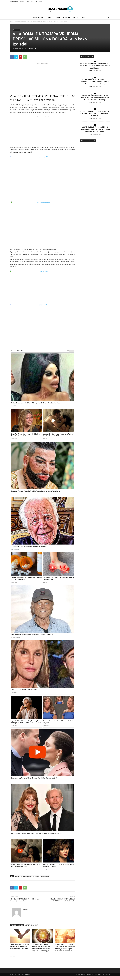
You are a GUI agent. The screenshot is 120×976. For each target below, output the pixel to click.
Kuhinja (76, 17)
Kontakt (22, 1)
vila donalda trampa (26, 876)
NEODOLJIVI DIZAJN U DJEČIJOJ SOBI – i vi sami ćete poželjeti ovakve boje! (25, 900)
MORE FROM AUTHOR (31, 925)
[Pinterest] (20, 57)
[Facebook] (12, 57)
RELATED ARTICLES (17, 925)
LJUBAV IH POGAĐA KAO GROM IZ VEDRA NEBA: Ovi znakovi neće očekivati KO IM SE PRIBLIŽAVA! (20, 946)
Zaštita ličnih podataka (36, 1)
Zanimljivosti (38, 17)
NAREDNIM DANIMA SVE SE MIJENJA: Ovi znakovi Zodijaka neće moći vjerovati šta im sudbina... (95, 113)
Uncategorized (19, 21)
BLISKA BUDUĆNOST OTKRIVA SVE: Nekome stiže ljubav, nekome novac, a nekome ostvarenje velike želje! (95, 81)
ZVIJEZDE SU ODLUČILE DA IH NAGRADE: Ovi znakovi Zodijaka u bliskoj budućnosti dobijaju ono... (95, 66)
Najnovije (49, 17)
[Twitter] (16, 57)
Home (11, 21)
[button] (108, 17)
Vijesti (58, 17)
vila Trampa (36, 876)
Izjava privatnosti (14, 1)
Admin (16, 48)
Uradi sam (66, 17)
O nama (27, 1)
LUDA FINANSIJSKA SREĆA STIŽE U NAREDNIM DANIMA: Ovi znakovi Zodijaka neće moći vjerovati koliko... (95, 129)
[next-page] (14, 957)
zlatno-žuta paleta (45, 876)
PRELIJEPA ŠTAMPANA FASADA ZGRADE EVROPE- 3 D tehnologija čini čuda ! (62, 900)
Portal (90, 70)
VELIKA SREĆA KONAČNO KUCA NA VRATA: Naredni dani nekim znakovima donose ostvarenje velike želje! (95, 97)
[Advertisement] (42, 77)
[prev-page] (11, 957)
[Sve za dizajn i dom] (60, 9)
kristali (17, 876)
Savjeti (84, 17)
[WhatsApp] (25, 57)
